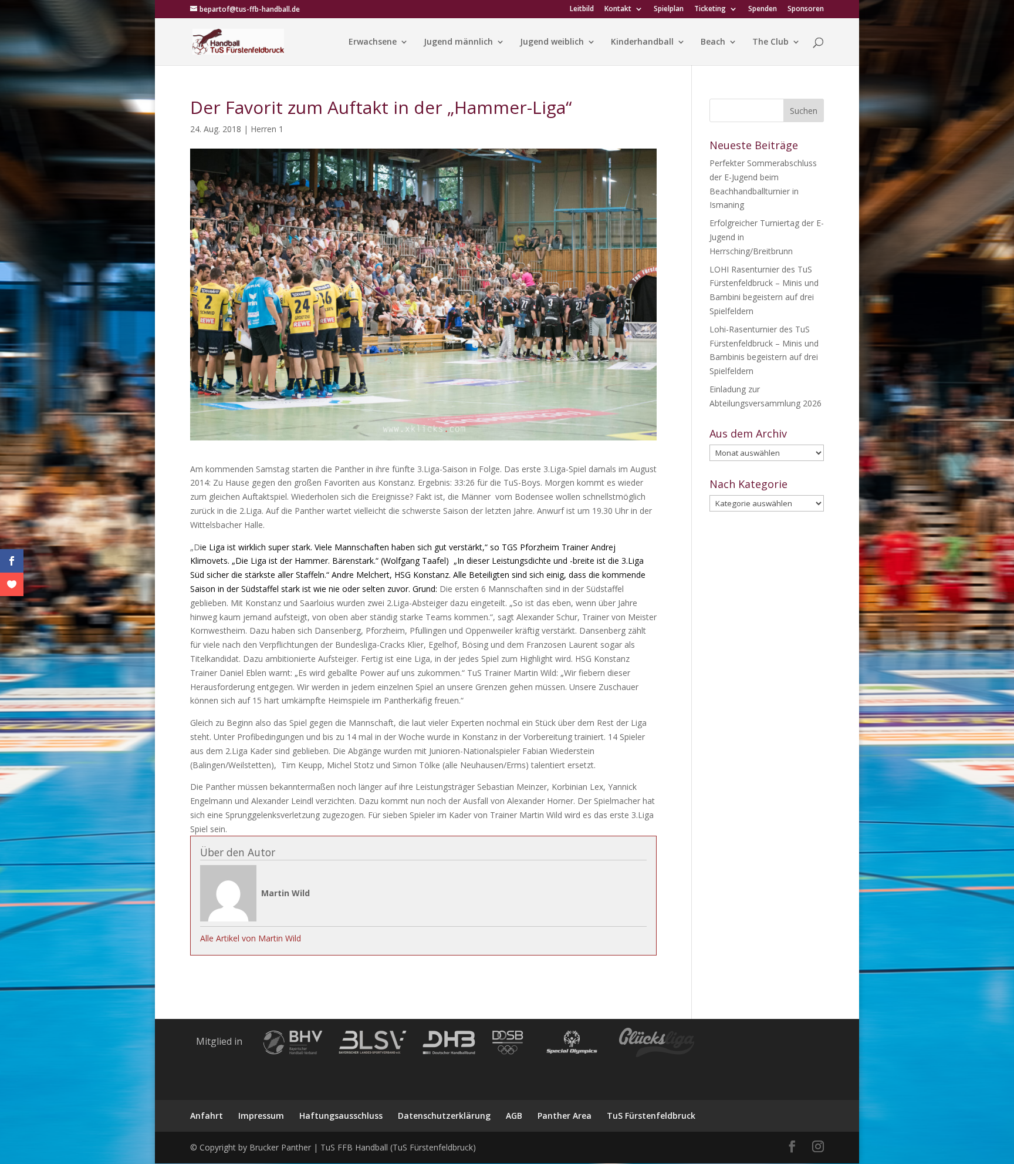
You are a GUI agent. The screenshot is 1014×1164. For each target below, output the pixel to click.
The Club (770, 42)
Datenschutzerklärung (444, 1115)
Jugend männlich (458, 42)
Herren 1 (267, 128)
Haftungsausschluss (341, 1115)
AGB (514, 1115)
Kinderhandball (642, 42)
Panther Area (565, 1115)
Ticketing (710, 9)
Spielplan (669, 9)
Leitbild (582, 9)
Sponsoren (805, 9)
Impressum (261, 1115)
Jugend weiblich (552, 42)
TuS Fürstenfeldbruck (651, 1115)
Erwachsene (373, 42)
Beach (713, 42)
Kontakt (617, 9)
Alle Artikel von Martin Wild (250, 938)
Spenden (762, 9)
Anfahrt (206, 1115)
